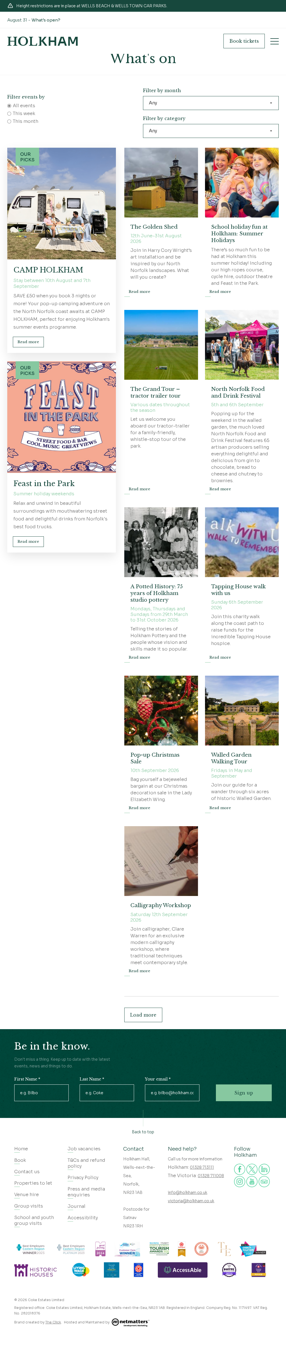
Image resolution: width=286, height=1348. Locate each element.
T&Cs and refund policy (86, 1163)
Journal (76, 1206)
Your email (158, 1079)
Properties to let (33, 1183)
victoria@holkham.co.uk (191, 1200)
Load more (143, 1015)
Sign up (243, 1093)
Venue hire (26, 1195)
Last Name (92, 1079)
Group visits (28, 1206)
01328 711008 (211, 1175)
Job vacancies (84, 1149)
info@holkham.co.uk (187, 1192)
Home (21, 1149)
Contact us (27, 1172)
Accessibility (83, 1218)
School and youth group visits (34, 1220)
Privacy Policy (83, 1177)
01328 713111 (202, 1167)
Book (244, 41)
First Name (27, 1079)
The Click (53, 1322)
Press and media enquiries (86, 1192)
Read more (28, 342)
